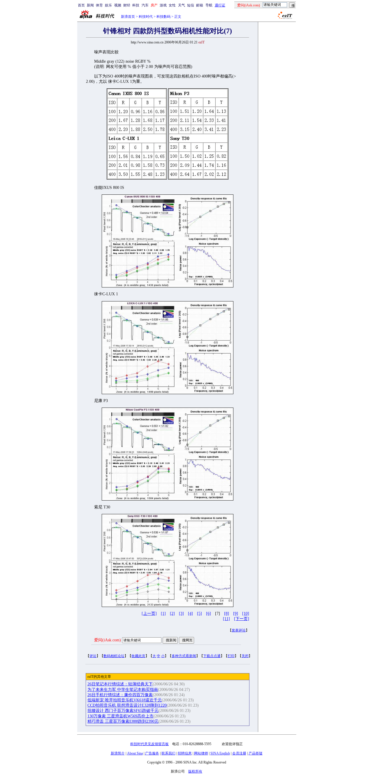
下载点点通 (212, 656)
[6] (208, 613)
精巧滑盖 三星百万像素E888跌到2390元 (123, 721)
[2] (172, 613)
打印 (231, 656)
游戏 (163, 5)
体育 (99, 5)
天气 (181, 5)
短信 (190, 5)
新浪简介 (118, 753)
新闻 (90, 5)
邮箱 (199, 5)
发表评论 (239, 630)
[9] (235, 613)
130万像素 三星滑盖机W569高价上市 (120, 716)
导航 (208, 5)
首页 (81, 5)
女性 (172, 5)
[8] (226, 613)
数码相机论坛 (113, 656)
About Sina (135, 753)
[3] (181, 613)
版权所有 (195, 771)
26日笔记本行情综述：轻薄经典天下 (120, 684)
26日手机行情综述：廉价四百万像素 (120, 695)
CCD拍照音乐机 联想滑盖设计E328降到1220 (127, 705)
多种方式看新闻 (184, 656)
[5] (199, 613)
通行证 (220, 5)
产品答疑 (256, 753)
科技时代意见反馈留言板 (149, 744)
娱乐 (108, 5)
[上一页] (149, 613)
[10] (245, 613)
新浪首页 (128, 17)
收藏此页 (138, 656)
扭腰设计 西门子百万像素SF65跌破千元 (123, 710)
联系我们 (168, 753)
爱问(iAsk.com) (107, 640)
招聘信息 (185, 753)
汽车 (145, 5)
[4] (190, 613)
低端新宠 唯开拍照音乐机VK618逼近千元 (124, 700)
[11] (226, 619)
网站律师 (201, 753)
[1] (163, 613)
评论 (92, 656)
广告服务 (152, 753)
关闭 (245, 656)
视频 (117, 5)
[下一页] (241, 619)
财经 (126, 5)
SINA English (220, 753)
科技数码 (163, 17)
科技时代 (146, 17)
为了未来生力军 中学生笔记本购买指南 (122, 689)
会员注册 (239, 753)
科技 (135, 5)
